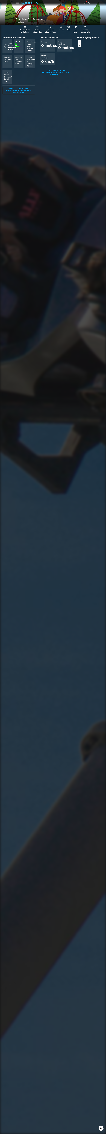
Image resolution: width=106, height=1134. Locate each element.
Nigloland (20, 22)
